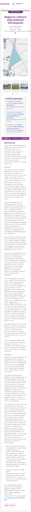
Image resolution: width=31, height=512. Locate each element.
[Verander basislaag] (5, 47)
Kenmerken (24, 138)
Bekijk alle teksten (10, 505)
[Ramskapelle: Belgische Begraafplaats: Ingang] (24, 86)
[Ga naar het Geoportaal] (5, 45)
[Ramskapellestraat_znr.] (7, 86)
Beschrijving (15, 138)
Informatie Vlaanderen (23, 75)
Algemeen (6, 138)
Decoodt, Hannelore (14, 492)
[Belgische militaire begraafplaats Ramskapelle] (15, 86)
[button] (13, 94)
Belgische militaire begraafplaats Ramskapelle (15, 115)
